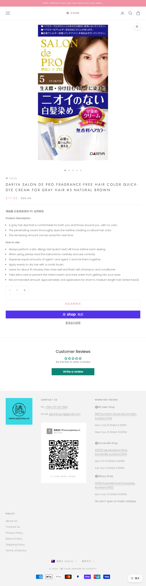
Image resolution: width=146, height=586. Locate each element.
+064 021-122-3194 (56, 407)
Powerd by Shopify (84, 568)
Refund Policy (14, 539)
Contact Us (13, 527)
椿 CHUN (11, 178)
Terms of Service (16, 550)
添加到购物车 (73, 303)
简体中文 (86, 561)
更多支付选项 (73, 323)
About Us (11, 521)
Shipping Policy (15, 544)
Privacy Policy (14, 533)
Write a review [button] (73, 372)
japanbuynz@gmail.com (64, 414)
